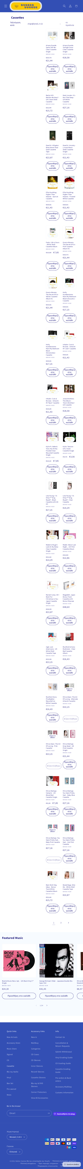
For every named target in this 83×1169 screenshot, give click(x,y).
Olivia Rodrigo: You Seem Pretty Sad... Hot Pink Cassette (69, 841)
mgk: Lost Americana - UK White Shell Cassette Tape (51, 650)
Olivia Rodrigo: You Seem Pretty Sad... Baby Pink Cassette (53, 840)
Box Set (10, 1083)
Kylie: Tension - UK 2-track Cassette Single (68, 449)
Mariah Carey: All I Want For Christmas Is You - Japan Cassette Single (52, 599)
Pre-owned (11, 1089)
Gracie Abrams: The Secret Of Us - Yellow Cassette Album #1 (52, 295)
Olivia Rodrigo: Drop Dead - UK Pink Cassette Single (68, 747)
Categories (35, 1048)
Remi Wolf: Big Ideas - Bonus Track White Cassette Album (51, 888)
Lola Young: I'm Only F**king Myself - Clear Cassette (68, 499)
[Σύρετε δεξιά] (47, 1005)
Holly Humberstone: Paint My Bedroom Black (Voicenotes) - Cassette (52, 349)
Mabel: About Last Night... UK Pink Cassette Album (69, 547)
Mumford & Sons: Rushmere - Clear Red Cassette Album (69, 650)
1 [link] (53, 922)
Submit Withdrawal (63, 1051)
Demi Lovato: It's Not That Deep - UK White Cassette (69, 98)
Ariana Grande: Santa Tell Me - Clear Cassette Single (51, 48)
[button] (6, 6)
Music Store (12, 1048)
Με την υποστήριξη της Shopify (38, 1161)
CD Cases (35, 1054)
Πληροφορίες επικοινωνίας (48, 1166)
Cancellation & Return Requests (62, 1044)
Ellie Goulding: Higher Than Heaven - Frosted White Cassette (69, 195)
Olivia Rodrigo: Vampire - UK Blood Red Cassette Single (51, 794)
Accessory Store (13, 1043)
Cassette (10, 1066)
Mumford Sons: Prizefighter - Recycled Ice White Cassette (51, 700)
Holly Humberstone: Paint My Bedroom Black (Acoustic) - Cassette (69, 296)
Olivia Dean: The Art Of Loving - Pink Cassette (53, 746)
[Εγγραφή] (49, 1113)
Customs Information (64, 1092)
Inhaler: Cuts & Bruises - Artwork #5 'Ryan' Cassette (52, 401)
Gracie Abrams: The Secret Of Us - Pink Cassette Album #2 (69, 245)
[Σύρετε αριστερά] (36, 1005)
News (9, 1095)
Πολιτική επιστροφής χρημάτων (64, 1161)
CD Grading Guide (63, 1063)
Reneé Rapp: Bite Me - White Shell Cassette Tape (69, 887)
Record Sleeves (37, 1071)
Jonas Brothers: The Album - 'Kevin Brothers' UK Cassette (69, 402)
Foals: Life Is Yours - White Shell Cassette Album (52, 244)
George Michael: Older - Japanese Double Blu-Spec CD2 (56, 982)
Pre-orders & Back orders (63, 1079)
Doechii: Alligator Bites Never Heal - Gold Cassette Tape (52, 148)
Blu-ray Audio (12, 1071)
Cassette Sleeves (38, 1077)
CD (8, 1060)
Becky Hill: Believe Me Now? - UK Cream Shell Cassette (52, 98)
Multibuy (35, 1043)
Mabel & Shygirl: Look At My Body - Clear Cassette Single (52, 548)
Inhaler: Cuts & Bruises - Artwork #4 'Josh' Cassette (69, 346)
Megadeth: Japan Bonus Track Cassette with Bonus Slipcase (69, 598)
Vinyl (9, 1077)
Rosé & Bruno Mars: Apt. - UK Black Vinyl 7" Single (18, 982)
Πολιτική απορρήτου (28, 1163)
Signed (10, 1054)
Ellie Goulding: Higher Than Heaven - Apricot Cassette (52, 195)
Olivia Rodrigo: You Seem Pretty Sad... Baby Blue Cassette (69, 794)
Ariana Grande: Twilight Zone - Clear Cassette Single (68, 48)
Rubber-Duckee (21, 1161)
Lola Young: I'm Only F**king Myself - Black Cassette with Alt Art (52, 500)
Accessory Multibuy (63, 1086)
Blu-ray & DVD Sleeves (37, 1085)
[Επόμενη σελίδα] (68, 923)
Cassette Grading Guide (62, 1070)
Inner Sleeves (37, 1066)
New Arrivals (12, 1037)
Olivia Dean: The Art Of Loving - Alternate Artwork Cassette (70, 699)
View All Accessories (39, 1098)
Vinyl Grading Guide (64, 1057)
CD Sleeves (36, 1060)
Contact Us (60, 1037)
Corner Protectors (39, 1092)
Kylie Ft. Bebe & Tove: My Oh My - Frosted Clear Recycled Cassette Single (52, 451)
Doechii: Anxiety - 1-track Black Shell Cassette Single (69, 148)
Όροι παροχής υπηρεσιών (48, 1163)
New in (34, 1037)
